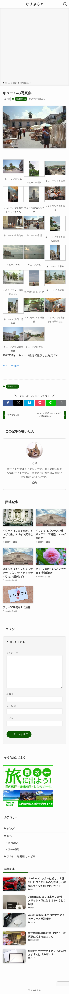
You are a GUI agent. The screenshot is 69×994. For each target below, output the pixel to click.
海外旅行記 (21, 99)
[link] (34, 483)
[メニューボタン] (4, 4)
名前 (10, 694)
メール (11, 706)
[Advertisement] (34, 45)
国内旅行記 (13, 843)
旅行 (9, 836)
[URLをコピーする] (61, 403)
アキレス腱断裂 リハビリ (21, 856)
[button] (8, 403)
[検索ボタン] (65, 4)
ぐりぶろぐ (34, 4)
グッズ (11, 828)
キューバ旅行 (11, 365)
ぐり (34, 462)
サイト (10, 718)
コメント (12, 652)
